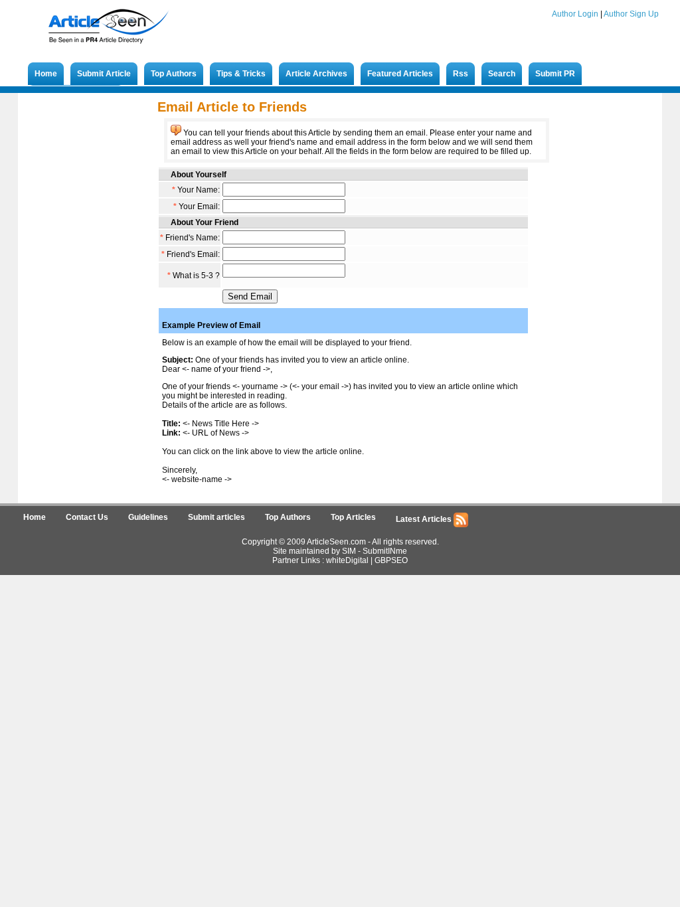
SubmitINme (385, 551)
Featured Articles (400, 73)
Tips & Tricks (241, 73)
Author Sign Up (631, 14)
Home (46, 73)
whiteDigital (347, 560)
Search (501, 73)
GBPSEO (391, 560)
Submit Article (104, 73)
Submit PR (555, 73)
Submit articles (216, 517)
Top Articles (353, 517)
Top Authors (174, 73)
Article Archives (316, 73)
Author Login (575, 14)
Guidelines (148, 517)
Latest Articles (425, 519)
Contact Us (87, 517)
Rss (460, 73)
